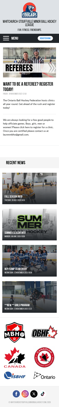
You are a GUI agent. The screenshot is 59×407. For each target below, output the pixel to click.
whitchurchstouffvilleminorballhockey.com (28, 402)
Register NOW (45, 38)
